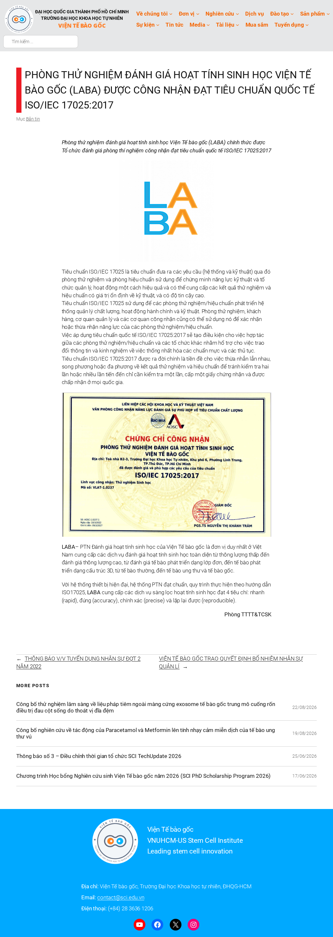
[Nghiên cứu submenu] (237, 13)
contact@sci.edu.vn (120, 897)
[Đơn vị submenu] (197, 13)
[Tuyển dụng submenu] (307, 24)
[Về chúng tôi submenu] (170, 13)
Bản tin (33, 119)
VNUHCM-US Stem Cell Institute (195, 840)
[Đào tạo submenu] (292, 13)
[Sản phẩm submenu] (328, 13)
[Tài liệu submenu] (237, 24)
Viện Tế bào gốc (82, 25)
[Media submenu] (208, 24)
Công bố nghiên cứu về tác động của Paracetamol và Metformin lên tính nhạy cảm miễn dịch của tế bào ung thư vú (145, 733)
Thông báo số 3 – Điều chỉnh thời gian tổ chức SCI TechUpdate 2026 (98, 756)
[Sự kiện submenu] (157, 24)
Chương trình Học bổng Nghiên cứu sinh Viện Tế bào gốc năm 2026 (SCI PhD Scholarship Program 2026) (143, 776)
